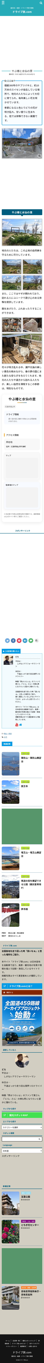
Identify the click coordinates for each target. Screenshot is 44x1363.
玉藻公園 (25, 1196)
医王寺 (24, 786)
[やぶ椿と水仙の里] (25, 640)
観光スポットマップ (29, 1341)
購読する (9, 992)
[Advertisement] (22, 43)
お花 (5, 737)
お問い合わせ (33, 1346)
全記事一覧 (16, 1341)
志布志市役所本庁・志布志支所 (31, 1293)
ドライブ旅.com (22, 12)
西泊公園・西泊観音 (16, 933)
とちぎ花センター (30, 1224)
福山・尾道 (8, 733)
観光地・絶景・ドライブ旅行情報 (22, 1356)
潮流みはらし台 (14, 936)
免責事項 (23, 1346)
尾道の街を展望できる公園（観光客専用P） (31, 884)
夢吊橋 (24, 909)
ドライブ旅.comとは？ (19, 1343)
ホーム (8, 1341)
